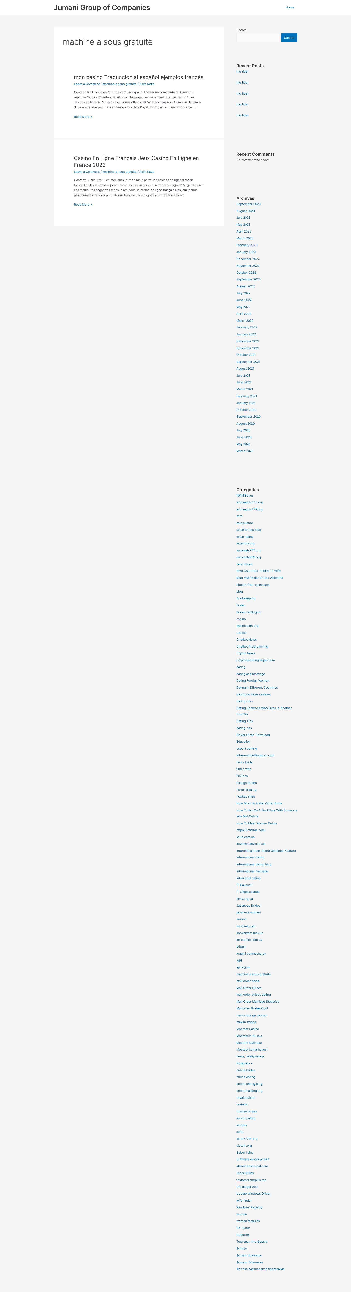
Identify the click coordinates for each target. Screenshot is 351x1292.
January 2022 (246, 334)
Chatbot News (246, 639)
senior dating (245, 1118)
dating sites (244, 701)
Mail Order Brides (249, 988)
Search (241, 30)
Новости (242, 1235)
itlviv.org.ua (244, 899)
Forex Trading (246, 790)
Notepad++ (244, 1063)
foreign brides (246, 783)
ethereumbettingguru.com (255, 755)
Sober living (245, 1152)
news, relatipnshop (250, 1056)
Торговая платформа (251, 1241)
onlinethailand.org (249, 1091)
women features (248, 1221)
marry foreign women (251, 1015)
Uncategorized (247, 1187)
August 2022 (245, 286)
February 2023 (247, 245)
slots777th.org (246, 1139)
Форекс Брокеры (249, 1255)
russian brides (246, 1111)
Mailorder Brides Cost (252, 1008)
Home (290, 7)
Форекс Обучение (249, 1262)
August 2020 (245, 423)
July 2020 (243, 430)
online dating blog (249, 1084)
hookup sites (245, 796)
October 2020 (246, 410)
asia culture (244, 523)
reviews (242, 1104)
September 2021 (248, 362)
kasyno (241, 919)
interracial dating (248, 878)
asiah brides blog (248, 530)
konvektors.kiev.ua (249, 933)
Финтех (241, 1248)
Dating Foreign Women (252, 680)
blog (239, 591)
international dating (250, 857)
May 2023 (243, 224)
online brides (245, 1070)
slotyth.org (244, 1145)
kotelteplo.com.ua (249, 940)
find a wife (243, 769)
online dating (245, 1077)
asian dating (245, 537)
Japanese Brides (248, 905)
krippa (240, 947)
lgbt (239, 960)
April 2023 (243, 231)
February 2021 (246, 396)
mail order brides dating (253, 994)
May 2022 (243, 307)
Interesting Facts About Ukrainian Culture (266, 851)
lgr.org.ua (243, 967)
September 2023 (248, 204)
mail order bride (247, 981)
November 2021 (247, 348)
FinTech (242, 776)
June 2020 (244, 437)
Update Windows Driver (253, 1193)
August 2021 (245, 369)
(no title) (242, 71)
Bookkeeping (245, 598)
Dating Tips (244, 721)
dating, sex (244, 728)
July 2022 (243, 293)
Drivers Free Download (253, 735)
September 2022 (248, 279)
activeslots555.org (249, 502)
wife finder (244, 1200)
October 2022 (246, 272)
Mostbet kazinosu (249, 1043)
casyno (241, 633)
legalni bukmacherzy (251, 953)
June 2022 (244, 300)
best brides (244, 564)
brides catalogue (248, 612)
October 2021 (246, 355)
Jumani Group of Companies (102, 7)
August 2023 (245, 211)
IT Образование (248, 892)
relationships (245, 1098)
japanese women (248, 912)
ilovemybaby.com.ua (250, 844)
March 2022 (245, 321)
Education (243, 741)
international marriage (252, 871)
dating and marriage (250, 674)
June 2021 (243, 382)
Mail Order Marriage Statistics (257, 1001)
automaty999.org (248, 557)
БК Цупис (243, 1228)
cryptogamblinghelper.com (255, 660)
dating (240, 667)
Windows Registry (249, 1207)
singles (241, 1125)
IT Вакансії (244, 885)
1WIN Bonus (245, 495)
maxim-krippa (246, 1022)
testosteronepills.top (251, 1180)
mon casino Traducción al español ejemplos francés (139, 77)
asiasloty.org (245, 543)
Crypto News (245, 653)
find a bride (244, 762)
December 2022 (248, 259)
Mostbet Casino (247, 1029)
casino (241, 619)
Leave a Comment (87, 84)
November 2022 (248, 266)
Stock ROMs (245, 1173)
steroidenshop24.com (252, 1166)
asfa (239, 516)
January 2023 (246, 252)
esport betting (246, 748)
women (241, 1214)
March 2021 (244, 389)
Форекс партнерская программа (260, 1269)
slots (239, 1132)
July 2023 (243, 217)
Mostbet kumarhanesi (252, 1049)
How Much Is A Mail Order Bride (259, 803)
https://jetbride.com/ (251, 830)
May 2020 (243, 444)
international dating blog (253, 864)
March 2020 (245, 451)
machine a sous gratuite (119, 84)
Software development (252, 1159)
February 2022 (246, 327)
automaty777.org (248, 550)
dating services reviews (253, 694)
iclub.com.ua (245, 837)
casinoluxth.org (247, 626)
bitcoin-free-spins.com (253, 585)
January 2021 (246, 403)
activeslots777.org (249, 509)
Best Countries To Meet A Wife (258, 571)
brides (241, 605)
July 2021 (243, 375)
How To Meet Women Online (256, 823)
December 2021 (247, 341)
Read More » (83, 116)
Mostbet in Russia (249, 1036)
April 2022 (243, 314)
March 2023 (245, 238)
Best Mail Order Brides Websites (259, 578)
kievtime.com (246, 926)
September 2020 (248, 416)
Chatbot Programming (252, 646)
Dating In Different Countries (257, 687)
